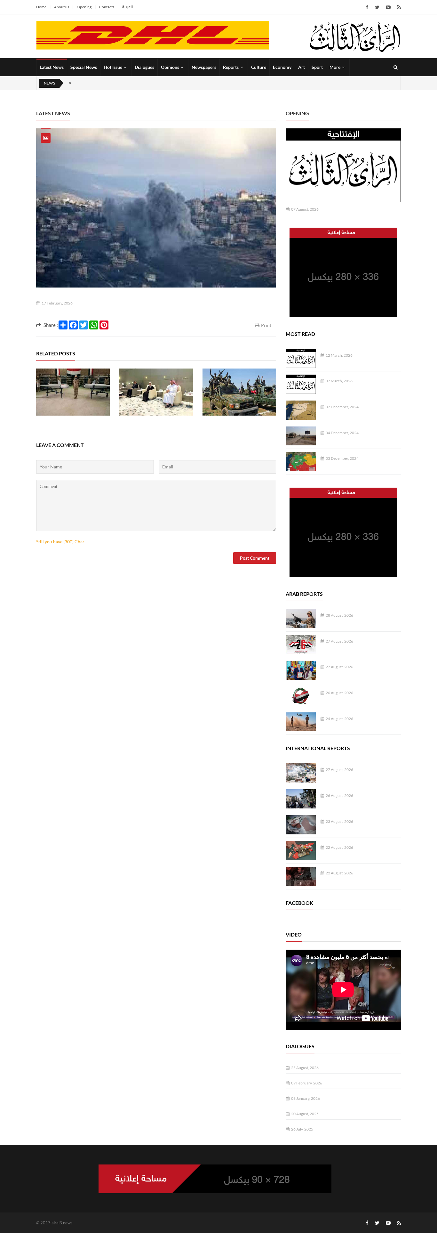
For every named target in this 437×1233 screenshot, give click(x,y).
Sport (317, 67)
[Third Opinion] (355, 36)
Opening (84, 6)
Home (41, 6)
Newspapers (204, 67)
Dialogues (144, 67)
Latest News (52, 67)
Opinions (170, 67)
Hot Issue (113, 67)
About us (61, 6)
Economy (282, 67)
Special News (83, 67)
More (335, 67)
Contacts (106, 6)
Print (266, 325)
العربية (127, 6)
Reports (231, 67)
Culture (258, 67)
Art (301, 67)
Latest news (53, 113)
